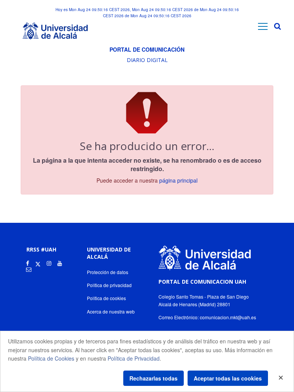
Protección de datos (107, 272)
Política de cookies (106, 298)
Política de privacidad (109, 285)
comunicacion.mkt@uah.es (228, 317)
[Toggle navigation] (263, 26)
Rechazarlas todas (153, 378)
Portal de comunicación (147, 49)
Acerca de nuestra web (111, 311)
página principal (178, 180)
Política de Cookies (51, 358)
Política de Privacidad (134, 358)
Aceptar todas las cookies (228, 378)
